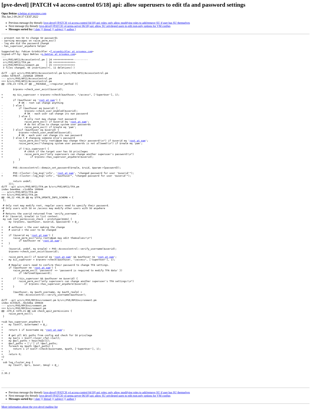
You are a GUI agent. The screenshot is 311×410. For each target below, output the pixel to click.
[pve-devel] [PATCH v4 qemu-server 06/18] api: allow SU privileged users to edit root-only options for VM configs (104, 26)
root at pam (47, 100)
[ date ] (38, 29)
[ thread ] (47, 29)
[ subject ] (58, 29)
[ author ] (70, 29)
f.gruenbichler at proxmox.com (71, 51)
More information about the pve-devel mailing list (29, 406)
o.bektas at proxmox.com (32, 13)
